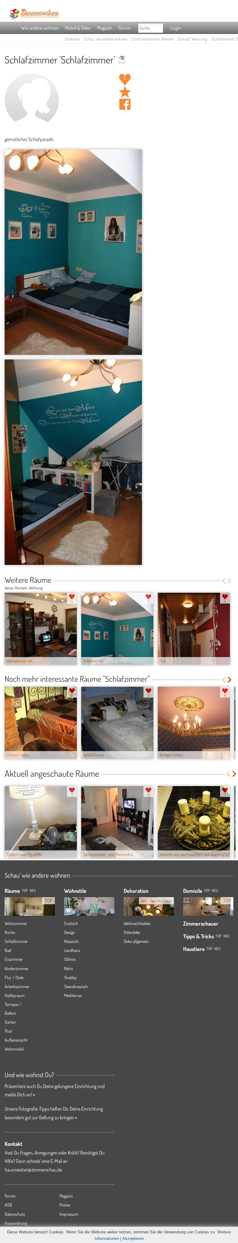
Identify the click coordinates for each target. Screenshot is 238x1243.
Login (176, 28)
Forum (124, 28)
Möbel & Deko (78, 28)
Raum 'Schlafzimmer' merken (125, 92)
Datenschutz (15, 1214)
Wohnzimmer (16, 923)
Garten (10, 1022)
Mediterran (73, 995)
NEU (33, 890)
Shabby (70, 977)
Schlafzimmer (16, 941)
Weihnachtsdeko (137, 923)
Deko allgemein (136, 941)
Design (69, 932)
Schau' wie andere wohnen (105, 38)
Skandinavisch (76, 986)
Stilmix (70, 959)
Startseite (72, 38)
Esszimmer (14, 959)
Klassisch (71, 941)
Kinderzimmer (17, 968)
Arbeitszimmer (17, 986)
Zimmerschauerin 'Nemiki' (152, 38)
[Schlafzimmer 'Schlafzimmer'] (73, 252)
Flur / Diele (14, 977)
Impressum (69, 1214)
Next (230, 581)
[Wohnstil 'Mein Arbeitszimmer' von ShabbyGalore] (89, 907)
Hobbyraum (14, 995)
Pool (8, 1031)
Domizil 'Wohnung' (193, 38)
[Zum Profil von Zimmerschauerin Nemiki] (32, 100)
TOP (25, 890)
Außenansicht (16, 1040)
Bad (8, 950)
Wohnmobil (14, 1049)
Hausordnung (16, 1223)
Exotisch (71, 923)
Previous (223, 581)
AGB (8, 1204)
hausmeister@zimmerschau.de (33, 1170)
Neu (215, 890)
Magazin (104, 28)
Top (207, 890)
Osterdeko (132, 932)
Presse (65, 1204)
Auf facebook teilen (125, 104)
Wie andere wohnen (40, 28)
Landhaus (72, 950)
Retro (68, 968)
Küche (10, 932)
